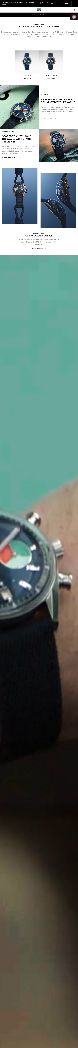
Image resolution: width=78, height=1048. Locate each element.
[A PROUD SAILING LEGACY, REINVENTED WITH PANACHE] (19, 107)
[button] (70, 9)
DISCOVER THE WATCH (50, 118)
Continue (67, 3)
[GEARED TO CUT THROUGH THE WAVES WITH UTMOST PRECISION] (58, 145)
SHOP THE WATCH (9, 157)
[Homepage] (39, 9)
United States (46, 3)
